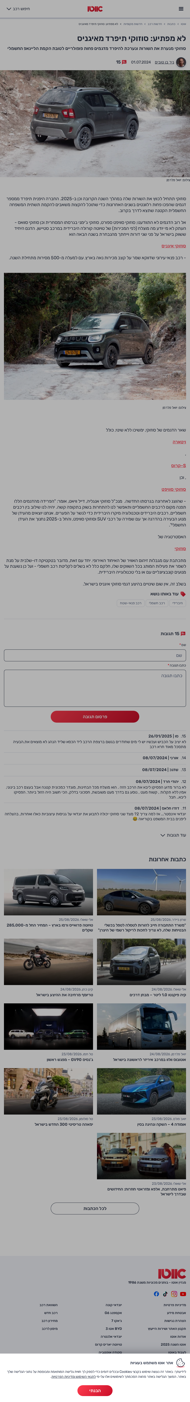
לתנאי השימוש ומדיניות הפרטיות (73, 1377)
